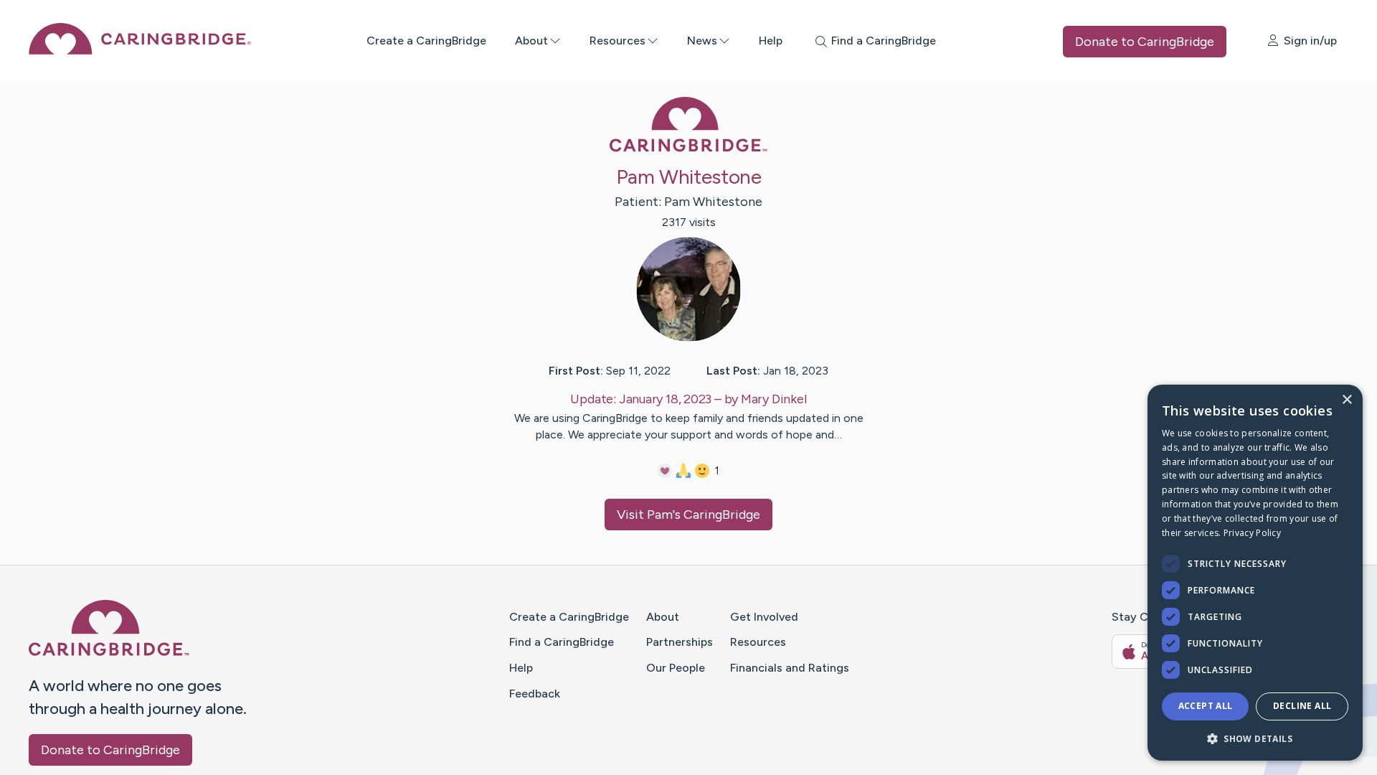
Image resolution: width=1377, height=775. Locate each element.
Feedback (534, 693)
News (702, 40)
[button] (1255, 738)
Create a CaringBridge (426, 40)
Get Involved (764, 617)
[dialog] (1255, 573)
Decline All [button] (1302, 706)
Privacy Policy (1252, 533)
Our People (675, 668)
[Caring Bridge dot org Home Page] (140, 50)
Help (770, 40)
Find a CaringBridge (561, 642)
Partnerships (679, 642)
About (531, 40)
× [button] (1346, 400)
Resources (617, 40)
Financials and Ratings (789, 668)
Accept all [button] (1205, 706)
